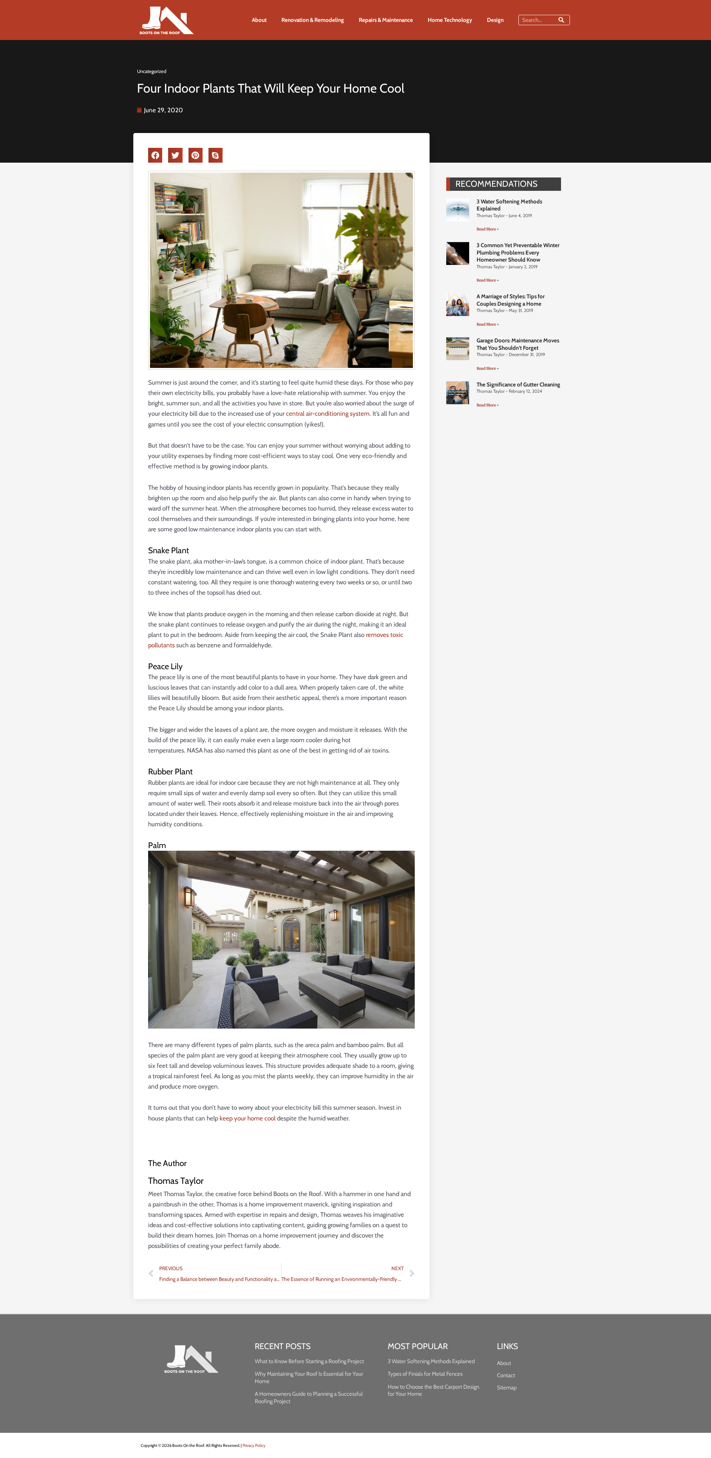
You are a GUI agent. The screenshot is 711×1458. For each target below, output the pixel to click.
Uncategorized (151, 71)
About (259, 20)
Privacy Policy (254, 1445)
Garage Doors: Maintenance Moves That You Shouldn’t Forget (518, 344)
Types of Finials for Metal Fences (425, 1374)
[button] (155, 155)
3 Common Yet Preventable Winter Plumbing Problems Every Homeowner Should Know (518, 252)
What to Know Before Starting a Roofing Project (309, 1361)
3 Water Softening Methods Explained (431, 1361)
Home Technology (450, 20)
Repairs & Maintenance (386, 20)
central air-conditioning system (328, 413)
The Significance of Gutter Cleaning (518, 384)
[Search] (561, 20)
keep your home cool (248, 1118)
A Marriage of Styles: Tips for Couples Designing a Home (511, 300)
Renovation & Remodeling (312, 20)
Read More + (488, 229)
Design (495, 20)
